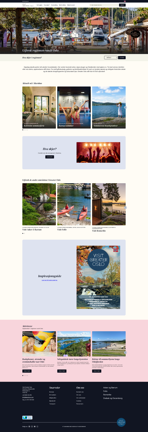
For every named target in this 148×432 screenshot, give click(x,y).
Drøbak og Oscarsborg (112, 398)
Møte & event (71, 5)
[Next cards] (125, 107)
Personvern (79, 404)
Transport (52, 404)
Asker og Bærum (110, 388)
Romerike (107, 395)
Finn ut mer (27, 371)
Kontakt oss (80, 392)
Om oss (78, 395)
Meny (122, 5)
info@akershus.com (27, 397)
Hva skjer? (47, 5)
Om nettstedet (80, 398)
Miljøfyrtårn (52, 398)
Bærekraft (52, 401)
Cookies (78, 401)
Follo (105, 391)
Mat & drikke (62, 5)
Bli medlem (52, 395)
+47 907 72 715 (27, 395)
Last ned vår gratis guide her (50, 280)
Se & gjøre (39, 5)
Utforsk (122, 57)
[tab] (22, 129)
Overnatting (54, 5)
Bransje (51, 392)
